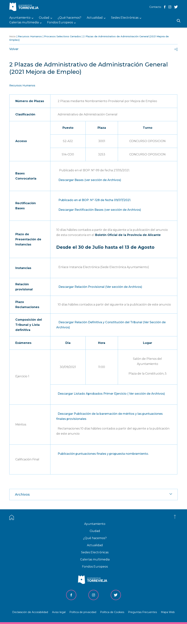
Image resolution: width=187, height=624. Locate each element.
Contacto (155, 7)
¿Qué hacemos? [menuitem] (69, 17)
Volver (13, 49)
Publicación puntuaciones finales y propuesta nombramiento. (103, 453)
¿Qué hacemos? (95, 538)
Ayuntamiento (94, 524)
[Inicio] (24, 7)
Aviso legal (59, 612)
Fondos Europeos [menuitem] (60, 22)
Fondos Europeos (95, 566)
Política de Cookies (112, 612)
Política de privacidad (82, 612)
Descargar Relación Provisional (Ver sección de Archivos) (100, 287)
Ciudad (95, 531)
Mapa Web (168, 612)
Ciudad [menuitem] (44, 17)
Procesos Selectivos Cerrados (62, 36)
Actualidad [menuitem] (95, 17)
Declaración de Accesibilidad (30, 612)
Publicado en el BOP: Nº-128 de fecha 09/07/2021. (94, 200)
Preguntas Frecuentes (142, 612)
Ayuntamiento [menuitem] (19, 17)
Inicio (12, 36)
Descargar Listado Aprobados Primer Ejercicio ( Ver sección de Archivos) (111, 393)
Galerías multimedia (95, 559)
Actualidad (95, 545)
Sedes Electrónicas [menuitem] (124, 17)
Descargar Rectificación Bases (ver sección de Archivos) (99, 209)
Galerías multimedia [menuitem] (24, 22)
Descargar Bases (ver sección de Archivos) (89, 180)
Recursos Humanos (30, 36)
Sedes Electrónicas (94, 552)
